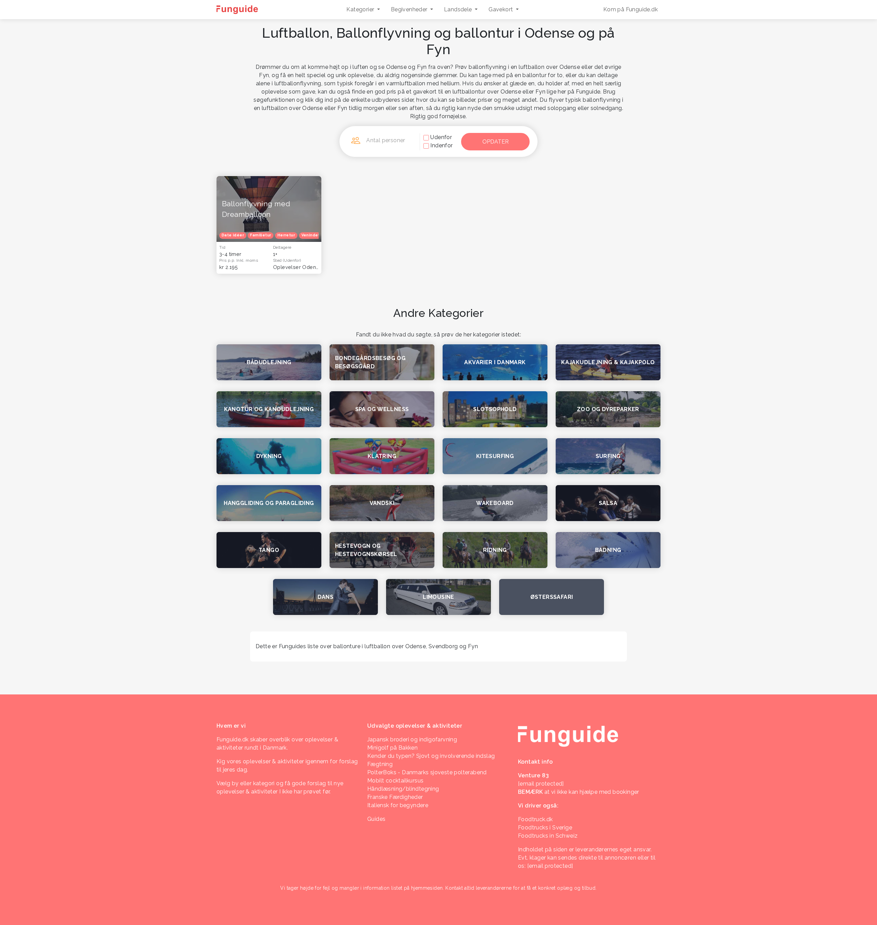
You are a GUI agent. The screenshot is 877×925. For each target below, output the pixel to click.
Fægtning (380, 764)
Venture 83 (533, 775)
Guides (376, 819)
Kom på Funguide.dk (630, 9)
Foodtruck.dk (535, 819)
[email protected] (550, 866)
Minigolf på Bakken (392, 747)
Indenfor (441, 145)
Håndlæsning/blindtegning (403, 789)
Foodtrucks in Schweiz (548, 835)
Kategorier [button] (360, 9)
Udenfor (441, 137)
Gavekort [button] (502, 9)
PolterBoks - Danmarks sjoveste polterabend (427, 772)
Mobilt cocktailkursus (395, 780)
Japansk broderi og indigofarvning (412, 739)
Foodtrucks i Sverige (545, 827)
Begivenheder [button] (410, 9)
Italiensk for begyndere (397, 805)
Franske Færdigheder (395, 797)
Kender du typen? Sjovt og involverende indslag (431, 756)
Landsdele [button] (458, 9)
